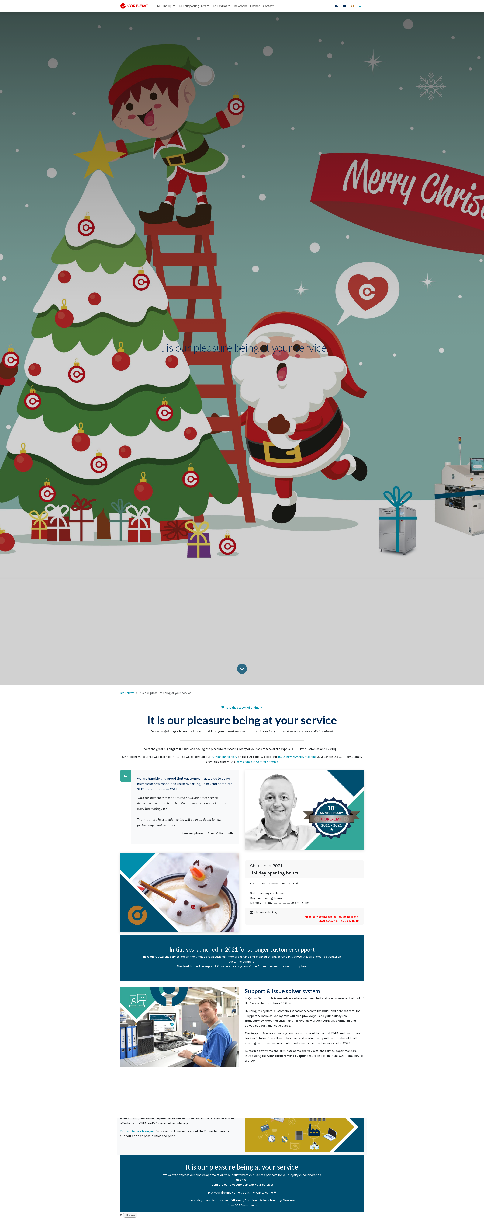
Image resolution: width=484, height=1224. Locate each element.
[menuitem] (165, 6)
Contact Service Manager (137, 1131)
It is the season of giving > (244, 707)
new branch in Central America (257, 761)
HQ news (130, 1215)
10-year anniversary (224, 756)
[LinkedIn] (336, 6)
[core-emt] (352, 6)
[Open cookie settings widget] (6, 1217)
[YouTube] (344, 6)
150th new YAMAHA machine (297, 756)
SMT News (127, 693)
